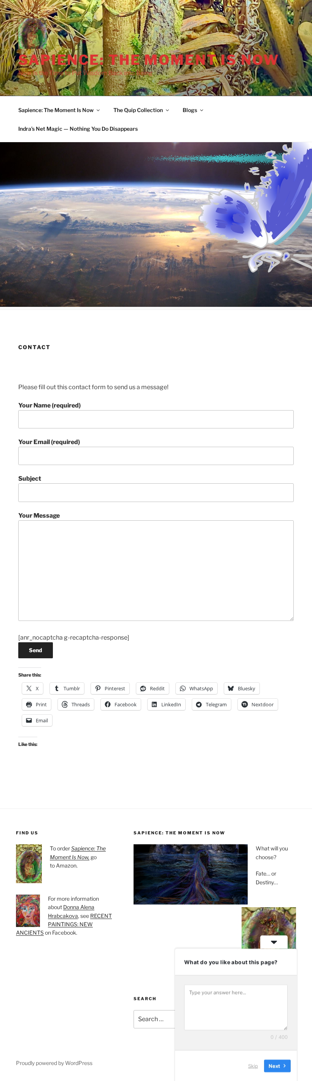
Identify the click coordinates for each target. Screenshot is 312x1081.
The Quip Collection (138, 110)
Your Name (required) (49, 405)
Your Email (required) (49, 442)
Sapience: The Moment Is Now (148, 59)
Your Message (39, 515)
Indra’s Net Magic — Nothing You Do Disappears (78, 128)
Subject (29, 478)
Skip (253, 1065)
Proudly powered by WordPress (54, 1063)
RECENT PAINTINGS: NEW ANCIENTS (64, 924)
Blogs (190, 110)
